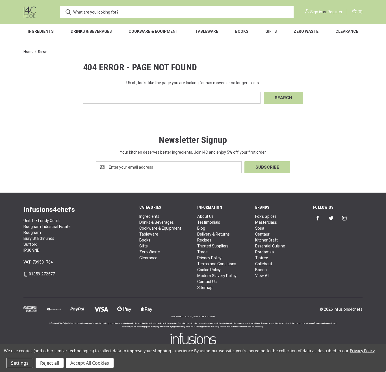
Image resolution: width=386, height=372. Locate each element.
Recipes (204, 240)
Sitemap (204, 287)
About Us (205, 216)
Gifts (271, 31)
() (360, 12)
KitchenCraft (266, 240)
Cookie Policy (209, 269)
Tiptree (261, 258)
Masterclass (266, 222)
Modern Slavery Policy (217, 275)
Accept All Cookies (89, 363)
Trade (202, 252)
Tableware (206, 31)
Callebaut (263, 264)
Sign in (316, 12)
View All (262, 275)
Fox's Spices (266, 216)
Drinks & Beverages (91, 31)
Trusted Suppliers (213, 246)
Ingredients (41, 31)
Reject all (49, 363)
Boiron (261, 269)
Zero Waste (306, 31)
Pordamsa (264, 252)
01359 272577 (42, 274)
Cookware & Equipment (153, 31)
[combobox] (177, 12)
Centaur (262, 234)
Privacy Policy (209, 258)
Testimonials (208, 222)
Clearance (346, 31)
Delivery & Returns (213, 234)
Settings (20, 363)
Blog (201, 228)
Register (335, 12)
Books (241, 31)
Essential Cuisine (270, 246)
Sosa (259, 228)
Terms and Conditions (216, 264)
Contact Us (207, 281)
